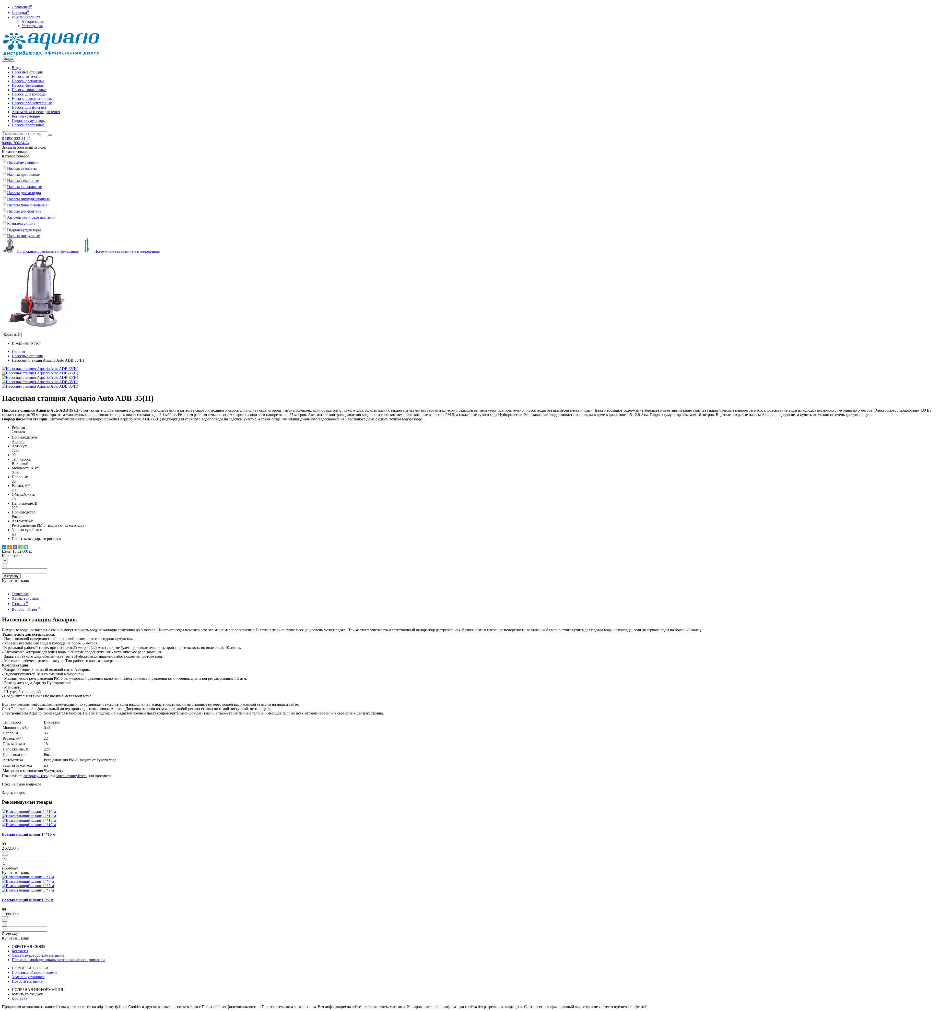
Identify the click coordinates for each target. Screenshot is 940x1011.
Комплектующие (26, 116)
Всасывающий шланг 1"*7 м (27, 900)
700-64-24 (15, 143)
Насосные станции (27, 72)
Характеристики (25, 598)
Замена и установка (28, 977)
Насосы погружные (28, 125)
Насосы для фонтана (29, 107)
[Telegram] (26, 547)
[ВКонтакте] (4, 547)
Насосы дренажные (28, 81)
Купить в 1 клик (15, 872)
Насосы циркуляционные (33, 98)
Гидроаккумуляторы (29, 121)
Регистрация (32, 26)
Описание (20, 594)
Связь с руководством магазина (38, 955)
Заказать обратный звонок (24, 147)
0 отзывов (18, 431)
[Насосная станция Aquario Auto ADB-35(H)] (40, 369)
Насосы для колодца (29, 94)
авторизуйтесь (35, 776)
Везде (16, 68)
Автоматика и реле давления (36, 112)
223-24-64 (16, 138)
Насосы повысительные (32, 103)
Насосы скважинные (29, 90)
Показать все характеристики (36, 538)
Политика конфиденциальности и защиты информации (58, 960)
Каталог (16, 156)
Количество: (12, 556)
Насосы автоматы (26, 76)
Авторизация (33, 21)
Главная (18, 351)
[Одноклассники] (9, 547)
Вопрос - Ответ (26, 609)
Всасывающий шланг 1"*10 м (28, 834)
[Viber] (15, 547)
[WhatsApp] (20, 547)
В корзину (11, 576)
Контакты (20, 951)
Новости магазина (27, 981)
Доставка (19, 998)
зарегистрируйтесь (71, 776)
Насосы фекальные (28, 85)
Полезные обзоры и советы (34, 972)
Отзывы (20, 604)
